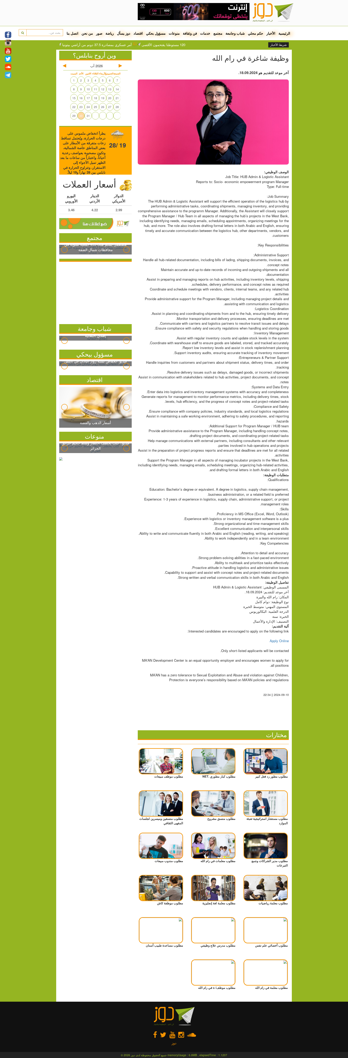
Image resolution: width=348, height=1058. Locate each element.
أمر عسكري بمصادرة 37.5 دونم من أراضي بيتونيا (120, 44)
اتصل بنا (72, 33)
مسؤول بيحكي (94, 354)
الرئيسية (284, 33)
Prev (64, 249)
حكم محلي (255, 33)
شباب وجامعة (235, 33)
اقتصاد (138, 33)
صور (99, 33)
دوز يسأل (123, 33)
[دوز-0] (194, 10)
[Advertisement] (95, 292)
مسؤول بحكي (156, 33)
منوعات (174, 33)
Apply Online (279, 640)
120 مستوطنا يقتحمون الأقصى (186, 44)
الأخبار (270, 33)
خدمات (205, 33)
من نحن (87, 33)
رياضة (110, 33)
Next (126, 249)
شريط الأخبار (278, 44)
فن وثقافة (190, 33)
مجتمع (217, 33)
